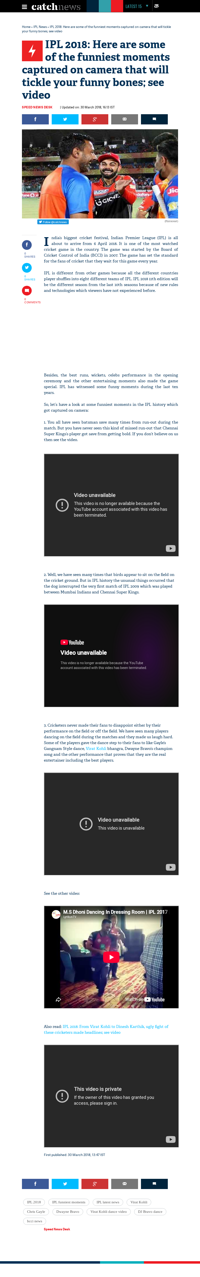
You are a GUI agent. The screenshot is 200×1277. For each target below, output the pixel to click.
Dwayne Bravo (67, 1212)
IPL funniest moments (68, 1202)
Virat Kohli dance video (108, 1212)
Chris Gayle (36, 1212)
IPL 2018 (34, 1202)
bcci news (34, 1221)
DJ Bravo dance (150, 1212)
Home (26, 27)
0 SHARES (29, 255)
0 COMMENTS (30, 300)
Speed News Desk (37, 107)
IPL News (40, 27)
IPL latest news (108, 1202)
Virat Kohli (96, 748)
